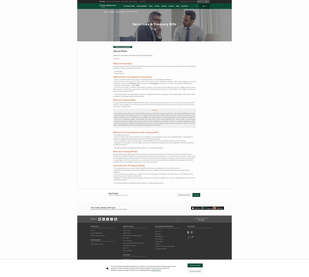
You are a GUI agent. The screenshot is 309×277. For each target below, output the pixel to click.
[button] (196, 6)
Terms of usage (127, 240)
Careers (93, 230)
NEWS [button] (177, 6)
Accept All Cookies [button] (195, 265)
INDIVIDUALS (102, 1)
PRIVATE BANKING (116, 1)
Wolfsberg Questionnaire (129, 245)
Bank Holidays (159, 239)
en (206, 1)
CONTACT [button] (171, 6)
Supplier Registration (96, 233)
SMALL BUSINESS (124, 1)
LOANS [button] (151, 6)
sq (200, 1)
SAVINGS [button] (157, 6)
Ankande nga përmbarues (98, 235)
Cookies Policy (126, 233)
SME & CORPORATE (133, 1)
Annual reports (159, 241)
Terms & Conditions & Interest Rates (165, 246)
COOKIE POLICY (156, 270)
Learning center (120, 11)
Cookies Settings (127, 250)
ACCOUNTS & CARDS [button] (129, 6)
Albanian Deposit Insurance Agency (132, 235)
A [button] (188, 237)
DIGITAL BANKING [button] (142, 6)
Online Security (127, 259)
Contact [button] (196, 195)
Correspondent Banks (161, 249)
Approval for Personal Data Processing (133, 243)
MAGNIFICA (108, 1)
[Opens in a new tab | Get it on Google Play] (207, 208)
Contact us (158, 244)
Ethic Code (158, 234)
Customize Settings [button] (195, 271)
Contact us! (186, 1)
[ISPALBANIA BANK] (107, 6)
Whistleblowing (159, 236)
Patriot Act (126, 248)
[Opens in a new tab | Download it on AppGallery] (218, 208)
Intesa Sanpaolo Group (97, 244)
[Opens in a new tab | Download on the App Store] (196, 208)
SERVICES (164, 6)
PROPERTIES (142, 1)
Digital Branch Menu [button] (184, 195)
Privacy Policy (126, 230)
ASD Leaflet (126, 238)
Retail (105, 11)
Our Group (184, 6)
